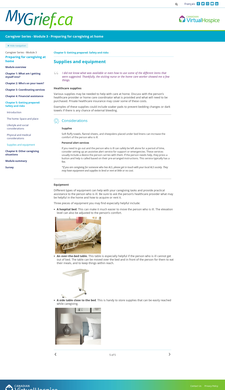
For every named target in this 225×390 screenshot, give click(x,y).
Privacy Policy (211, 385)
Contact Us (195, 385)
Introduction (14, 112)
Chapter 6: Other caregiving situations (22, 152)
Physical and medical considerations (19, 136)
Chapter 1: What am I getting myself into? (22, 75)
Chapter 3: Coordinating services (25, 89)
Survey (9, 167)
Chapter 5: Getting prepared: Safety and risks (22, 104)
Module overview (15, 67)
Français (189, 4)
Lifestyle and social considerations (17, 126)
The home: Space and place (22, 118)
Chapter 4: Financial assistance (24, 96)
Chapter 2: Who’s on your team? (24, 83)
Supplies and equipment (21, 144)
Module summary (16, 161)
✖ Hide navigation (17, 45)
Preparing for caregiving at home (25, 59)
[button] (176, 4)
